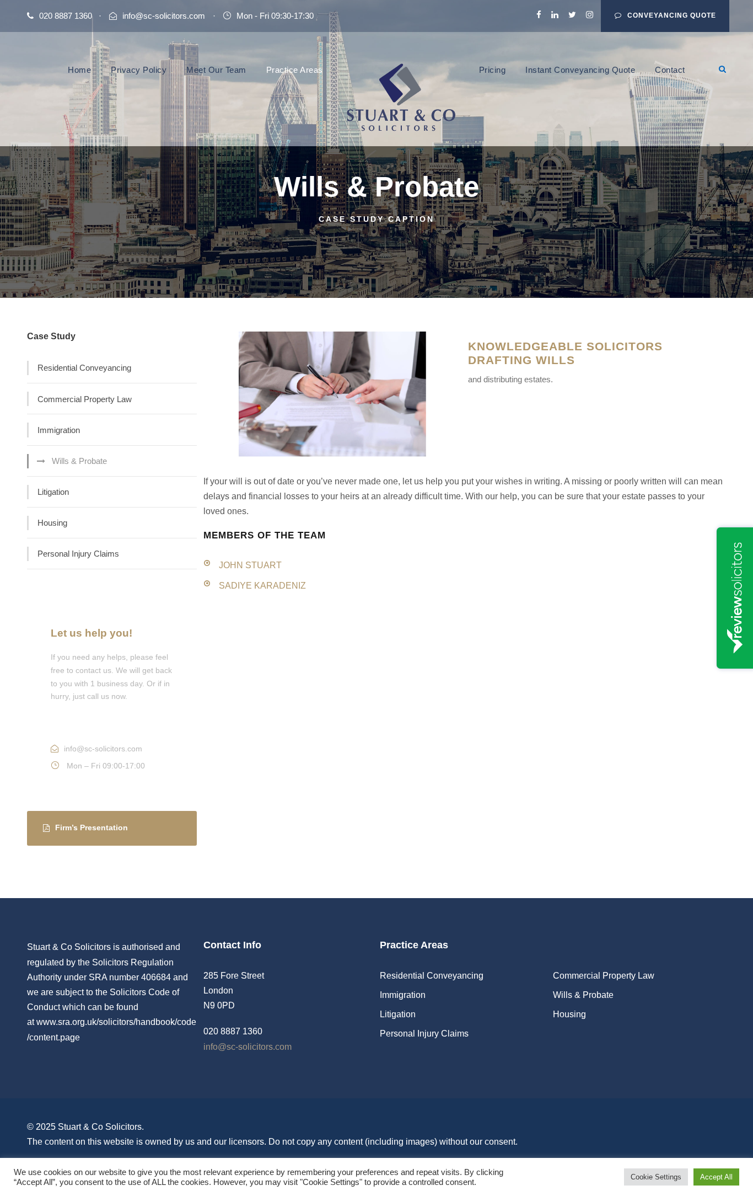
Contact (670, 69)
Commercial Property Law (84, 399)
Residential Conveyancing (84, 367)
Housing (52, 522)
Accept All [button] (716, 1177)
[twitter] (572, 14)
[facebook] (538, 14)
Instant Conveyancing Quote (580, 69)
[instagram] (589, 14)
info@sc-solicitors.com (163, 15)
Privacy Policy (138, 69)
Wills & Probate (79, 461)
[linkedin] (554, 14)
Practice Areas (294, 69)
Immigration (58, 430)
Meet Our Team (216, 69)
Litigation (53, 491)
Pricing (492, 69)
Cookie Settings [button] (656, 1177)
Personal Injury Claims (78, 553)
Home (79, 69)
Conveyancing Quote (671, 15)
